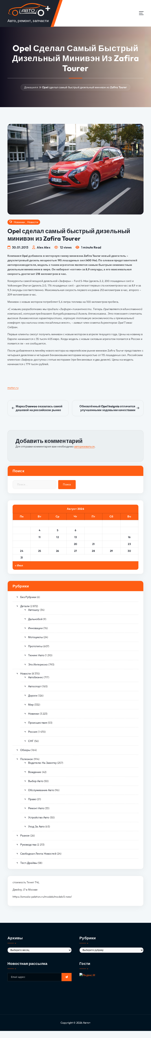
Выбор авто (35, 781)
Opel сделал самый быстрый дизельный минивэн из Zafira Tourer (84, 87)
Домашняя (31, 87)
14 (93, 537)
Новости (32, 222)
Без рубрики (28, 597)
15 (111, 537)
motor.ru (12, 387)
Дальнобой (35, 619)
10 (21, 537)
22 (111, 544)
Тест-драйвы (28, 863)
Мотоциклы (35, 637)
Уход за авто (36, 826)
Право (32, 799)
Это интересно (38, 664)
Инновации (35, 628)
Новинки (19, 222)
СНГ (31, 741)
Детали (24, 606)
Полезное (26, 759)
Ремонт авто (36, 808)
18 (39, 544)
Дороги (32, 695)
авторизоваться (84, 446)
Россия (32, 731)
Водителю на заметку (42, 763)
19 (57, 544)
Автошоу (33, 610)
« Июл (19, 565)
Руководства (28, 844)
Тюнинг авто (36, 655)
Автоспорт (34, 686)
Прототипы (35, 646)
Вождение (34, 772)
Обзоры (25, 750)
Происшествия (37, 722)
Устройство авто (38, 817)
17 (21, 544)
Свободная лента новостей (38, 853)
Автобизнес (35, 677)
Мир (31, 704)
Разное (24, 835)
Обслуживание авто (41, 790)
